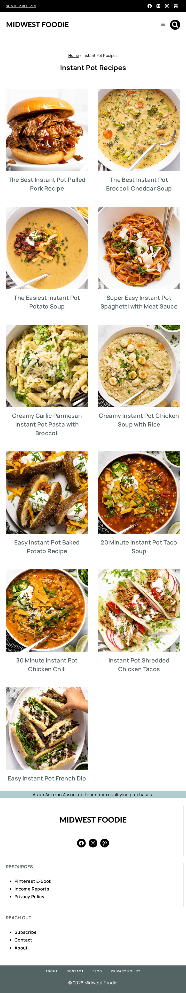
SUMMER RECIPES (21, 6)
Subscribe (26, 932)
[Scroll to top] (174, 974)
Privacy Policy (29, 896)
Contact (23, 940)
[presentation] (47, 130)
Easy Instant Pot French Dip (47, 778)
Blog (97, 971)
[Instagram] (167, 6)
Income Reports (32, 889)
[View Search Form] (175, 25)
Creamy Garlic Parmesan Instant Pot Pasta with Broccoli (47, 424)
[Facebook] (149, 6)
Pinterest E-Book (33, 881)
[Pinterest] (158, 6)
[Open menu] (163, 24)
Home (73, 55)
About (21, 948)
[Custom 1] (175, 6)
